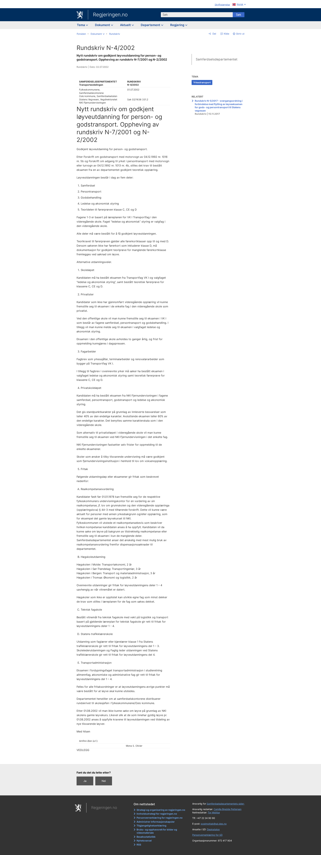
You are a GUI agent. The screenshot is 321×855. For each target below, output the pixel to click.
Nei (104, 781)
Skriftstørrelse (222, 4)
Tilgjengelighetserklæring (151, 825)
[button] (97, 34)
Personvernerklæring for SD (207, 834)
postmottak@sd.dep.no (214, 823)
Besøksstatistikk (146, 836)
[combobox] (197, 14)
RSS (139, 844)
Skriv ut (240, 33)
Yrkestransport (202, 82)
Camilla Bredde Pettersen (227, 809)
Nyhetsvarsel (144, 840)
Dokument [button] (103, 25)
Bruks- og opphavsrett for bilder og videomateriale (157, 831)
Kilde (226, 33)
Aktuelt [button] (125, 25)
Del (214, 33)
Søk (238, 14)
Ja (84, 781)
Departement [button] (151, 25)
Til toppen (125, 759)
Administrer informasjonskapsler (156, 821)
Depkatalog (213, 829)
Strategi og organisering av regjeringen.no (161, 809)
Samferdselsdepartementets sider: (225, 803)
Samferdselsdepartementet (216, 59)
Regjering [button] (177, 25)
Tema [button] (81, 25)
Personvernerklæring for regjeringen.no (160, 817)
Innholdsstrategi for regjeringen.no (157, 813)
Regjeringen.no (110, 15)
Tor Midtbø (214, 812)
